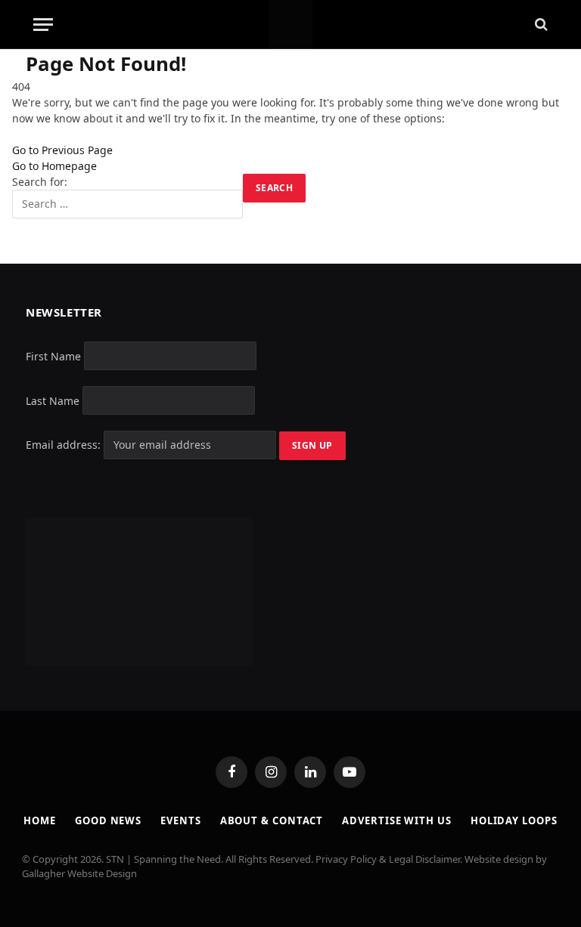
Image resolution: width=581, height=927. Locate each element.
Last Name (52, 400)
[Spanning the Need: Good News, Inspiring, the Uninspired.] (291, 24)
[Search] (540, 25)
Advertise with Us (396, 820)
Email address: (65, 444)
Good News (108, 820)
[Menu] (43, 25)
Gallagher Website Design (79, 873)
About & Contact (272, 820)
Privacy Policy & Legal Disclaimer (387, 859)
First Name (53, 355)
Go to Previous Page (62, 150)
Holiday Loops (514, 820)
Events (180, 820)
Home (39, 820)
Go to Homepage (54, 166)
